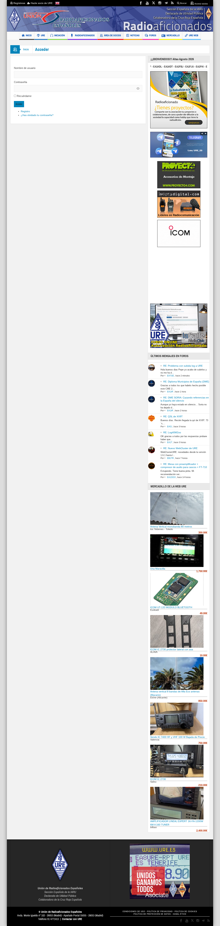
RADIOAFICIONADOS (85, 35)
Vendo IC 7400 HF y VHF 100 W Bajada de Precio (177, 737)
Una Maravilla (157, 568)
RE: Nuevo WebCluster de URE (180, 448)
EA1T (169, 442)
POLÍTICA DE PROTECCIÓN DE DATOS (152, 914)
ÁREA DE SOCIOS (112, 35)
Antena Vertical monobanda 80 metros (171, 526)
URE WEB (193, 35)
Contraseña (20, 82)
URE (43, 35)
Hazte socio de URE (41, 3)
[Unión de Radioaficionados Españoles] (110, 19)
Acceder (19, 104)
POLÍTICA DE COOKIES (186, 911)
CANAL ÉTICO (179, 914)
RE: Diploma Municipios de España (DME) (186, 381)
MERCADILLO (173, 35)
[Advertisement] (179, 276)
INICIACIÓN (59, 35)
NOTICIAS (135, 35)
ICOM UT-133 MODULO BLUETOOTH (171, 607)
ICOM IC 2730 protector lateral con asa (171, 649)
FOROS (152, 35)
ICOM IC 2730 (158, 779)
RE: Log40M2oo (172, 432)
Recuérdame (24, 95)
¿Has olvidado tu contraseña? (37, 115)
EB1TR (170, 458)
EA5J (169, 426)
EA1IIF (170, 392)
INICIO (29, 35)
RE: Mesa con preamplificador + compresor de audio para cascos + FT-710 (184, 465)
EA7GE (170, 376)
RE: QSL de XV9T (173, 416)
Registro (25, 111)
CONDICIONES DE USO (134, 911)
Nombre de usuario (24, 67)
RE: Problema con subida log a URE (183, 365)
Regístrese (20, 3)
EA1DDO (171, 477)
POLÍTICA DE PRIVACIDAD (160, 911)
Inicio (26, 49)
